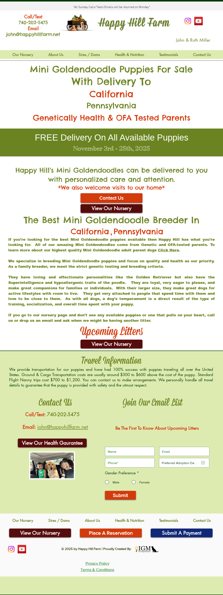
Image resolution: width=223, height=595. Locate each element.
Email (33, 28)
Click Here (168, 250)
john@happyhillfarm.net (62, 427)
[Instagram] (188, 21)
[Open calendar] (203, 462)
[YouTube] (198, 21)
